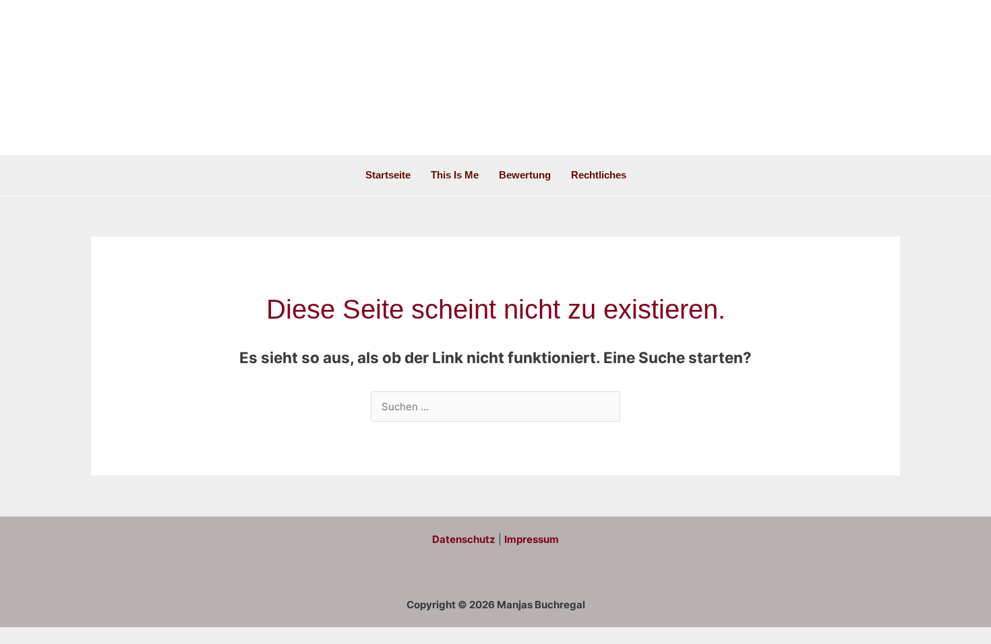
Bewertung (525, 175)
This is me (455, 175)
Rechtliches (598, 175)
